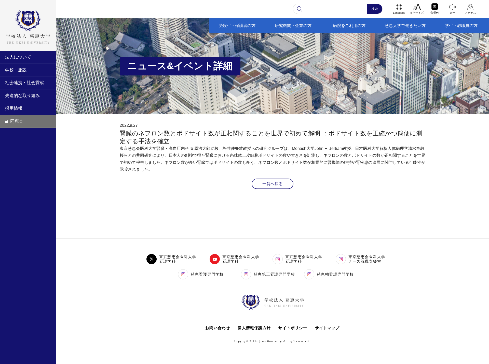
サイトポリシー (292, 328)
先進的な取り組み (22, 95)
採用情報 (13, 108)
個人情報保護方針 (254, 328)
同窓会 (16, 121)
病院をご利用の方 (349, 25)
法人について (18, 57)
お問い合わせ (217, 328)
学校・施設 (16, 70)
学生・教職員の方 (461, 25)
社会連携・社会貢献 (24, 82)
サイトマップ (327, 328)
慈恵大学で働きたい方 (405, 25)
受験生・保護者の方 (237, 25)
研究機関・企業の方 (293, 25)
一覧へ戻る (272, 184)
